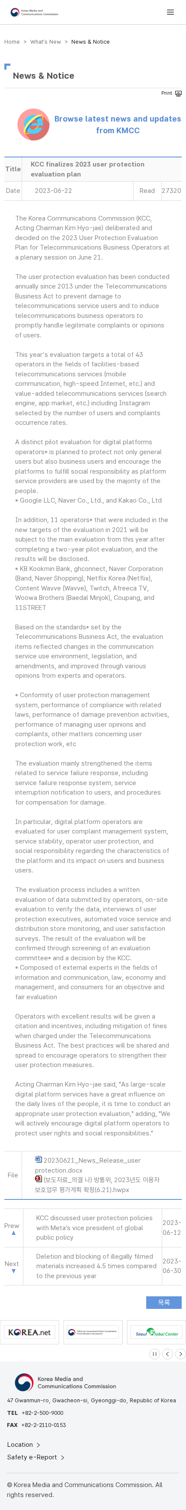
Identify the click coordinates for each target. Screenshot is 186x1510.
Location (21, 1445)
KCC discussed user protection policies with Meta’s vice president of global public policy (94, 1227)
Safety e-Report (33, 1457)
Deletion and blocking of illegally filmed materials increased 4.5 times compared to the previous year (96, 1266)
